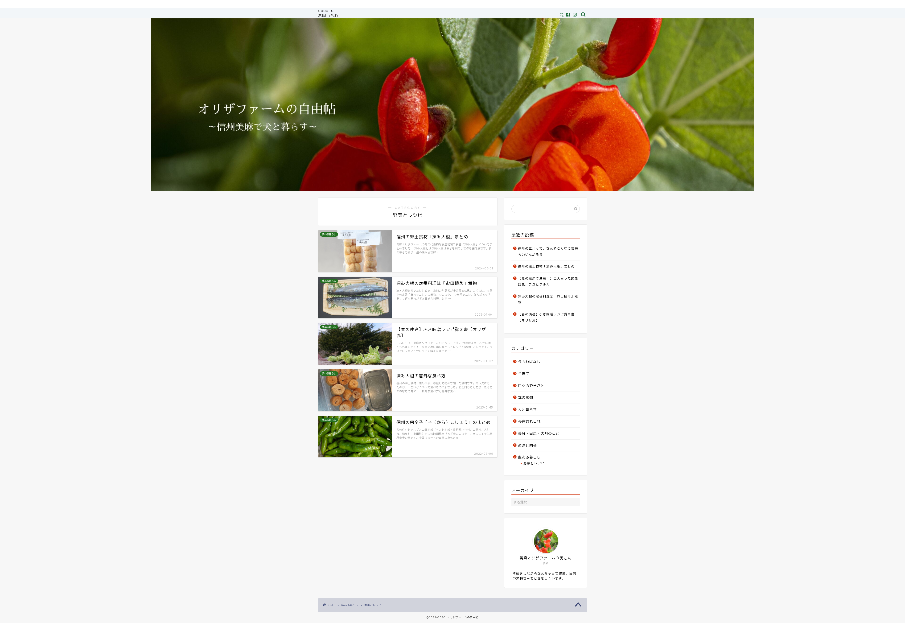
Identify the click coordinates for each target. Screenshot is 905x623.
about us (327, 10)
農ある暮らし (529, 457)
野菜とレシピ (534, 463)
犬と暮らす (527, 409)
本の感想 (525, 397)
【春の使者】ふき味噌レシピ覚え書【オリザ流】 (546, 317)
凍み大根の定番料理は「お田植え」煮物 (548, 299)
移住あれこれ (529, 421)
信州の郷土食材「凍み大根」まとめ (546, 266)
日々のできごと (531, 385)
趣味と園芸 (527, 445)
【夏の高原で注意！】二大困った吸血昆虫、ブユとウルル (548, 281)
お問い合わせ (330, 15)
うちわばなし (529, 361)
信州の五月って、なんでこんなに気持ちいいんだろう (548, 251)
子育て (523, 373)
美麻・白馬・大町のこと (538, 433)
